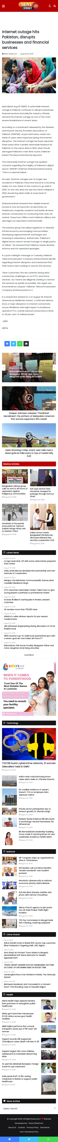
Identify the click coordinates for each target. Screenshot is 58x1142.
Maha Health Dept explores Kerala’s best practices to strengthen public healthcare (18, 1003)
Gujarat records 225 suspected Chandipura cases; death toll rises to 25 (20, 1040)
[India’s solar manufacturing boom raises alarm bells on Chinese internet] (9, 781)
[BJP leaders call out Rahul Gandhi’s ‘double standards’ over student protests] (9, 871)
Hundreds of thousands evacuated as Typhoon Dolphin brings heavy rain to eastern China (14, 527)
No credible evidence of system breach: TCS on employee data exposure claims (34, 792)
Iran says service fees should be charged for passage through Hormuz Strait (42, 492)
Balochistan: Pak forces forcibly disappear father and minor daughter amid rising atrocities (26, 374)
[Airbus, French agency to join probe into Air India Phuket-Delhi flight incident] (9, 911)
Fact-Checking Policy (29, 1131)
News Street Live (10, 54)
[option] (29, 367)
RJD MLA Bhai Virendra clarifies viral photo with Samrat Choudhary (35, 893)
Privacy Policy (33, 1127)
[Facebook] (7, 343)
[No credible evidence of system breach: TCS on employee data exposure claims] (9, 797)
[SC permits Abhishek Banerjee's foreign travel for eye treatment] (48, 1068)
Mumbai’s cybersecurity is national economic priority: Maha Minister (35, 882)
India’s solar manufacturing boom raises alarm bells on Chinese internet (36, 778)
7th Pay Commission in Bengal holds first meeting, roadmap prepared (36, 921)
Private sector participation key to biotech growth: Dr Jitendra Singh (35, 810)
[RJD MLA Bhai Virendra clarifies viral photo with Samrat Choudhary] (9, 897)
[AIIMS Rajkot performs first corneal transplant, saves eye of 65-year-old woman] (48, 1029)
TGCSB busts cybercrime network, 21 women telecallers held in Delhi (29, 764)
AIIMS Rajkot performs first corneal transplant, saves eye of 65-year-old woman (19, 1029)
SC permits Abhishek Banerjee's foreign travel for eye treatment (20, 1065)
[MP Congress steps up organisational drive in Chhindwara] (9, 861)
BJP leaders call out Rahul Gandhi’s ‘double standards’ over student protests (35, 871)
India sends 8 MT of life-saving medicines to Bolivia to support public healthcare (19, 1079)
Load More (29, 655)
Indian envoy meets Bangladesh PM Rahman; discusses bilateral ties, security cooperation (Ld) (42, 536)
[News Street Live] (29, 6)
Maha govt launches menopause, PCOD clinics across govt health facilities (18, 1016)
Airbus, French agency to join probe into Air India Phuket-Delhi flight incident (35, 910)
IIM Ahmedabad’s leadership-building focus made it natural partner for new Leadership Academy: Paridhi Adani (37, 834)
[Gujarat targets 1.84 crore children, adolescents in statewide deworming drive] (48, 1055)
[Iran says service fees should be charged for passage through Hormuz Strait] (43, 477)
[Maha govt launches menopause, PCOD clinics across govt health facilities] (48, 1017)
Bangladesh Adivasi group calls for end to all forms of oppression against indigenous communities (15, 490)
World (12, 364)
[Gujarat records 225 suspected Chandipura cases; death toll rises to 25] (48, 1043)
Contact (21, 1127)
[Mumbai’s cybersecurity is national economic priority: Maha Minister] (9, 884)
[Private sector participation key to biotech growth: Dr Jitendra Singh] (9, 811)
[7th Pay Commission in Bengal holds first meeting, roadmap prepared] (9, 923)
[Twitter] (13, 343)
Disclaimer (45, 1127)
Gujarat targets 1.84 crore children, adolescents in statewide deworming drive (19, 1054)
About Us (12, 1127)
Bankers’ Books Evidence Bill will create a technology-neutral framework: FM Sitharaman (36, 821)
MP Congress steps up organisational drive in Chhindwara (36, 859)
